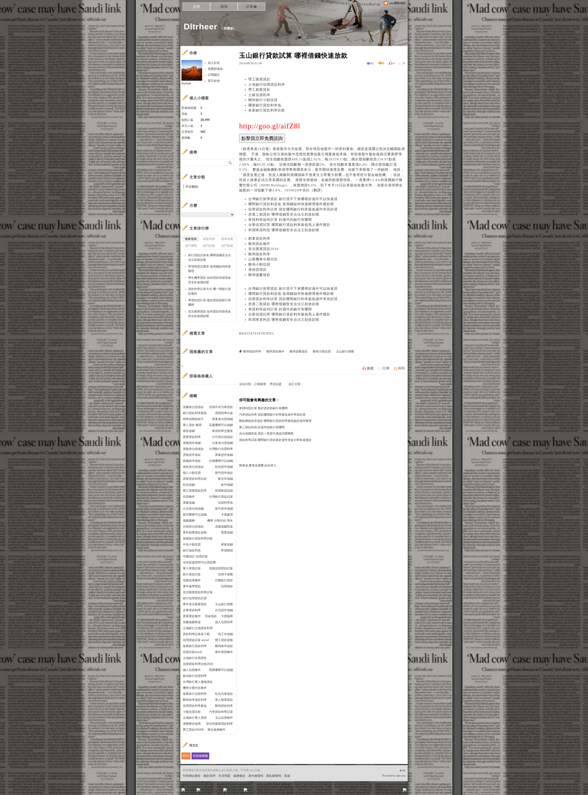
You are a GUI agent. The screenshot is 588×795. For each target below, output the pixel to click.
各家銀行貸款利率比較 (266, 110)
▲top (402, 770)
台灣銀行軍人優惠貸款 (198, 682)
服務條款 (239, 776)
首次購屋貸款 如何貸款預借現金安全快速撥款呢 (209, 314)
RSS (186, 756)
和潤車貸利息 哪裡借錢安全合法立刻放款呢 (283, 230)
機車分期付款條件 (195, 688)
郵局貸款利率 (224, 705)
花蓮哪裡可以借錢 (221, 425)
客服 (287, 776)
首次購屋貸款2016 (263, 249)
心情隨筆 (260, 384)
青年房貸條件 (224, 652)
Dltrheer (200, 26)
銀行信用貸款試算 (195, 598)
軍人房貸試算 (192, 568)
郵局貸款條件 (259, 244)
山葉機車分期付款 (263, 259)
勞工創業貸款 (259, 89)
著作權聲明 (255, 776)
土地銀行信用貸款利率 (266, 84)
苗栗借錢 (227, 532)
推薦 (370, 368)
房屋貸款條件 (192, 616)
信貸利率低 (225, 502)
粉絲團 (190, 791)
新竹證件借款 (224, 472)
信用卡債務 (225, 574)
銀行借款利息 (192, 550)
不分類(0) (192, 186)
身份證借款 (257, 269)
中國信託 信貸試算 (195, 556)
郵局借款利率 (259, 254)
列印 (401, 368)
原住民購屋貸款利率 (219, 723)
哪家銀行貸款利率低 (264, 105)
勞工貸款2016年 (193, 729)
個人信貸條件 (192, 670)
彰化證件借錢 (224, 466)
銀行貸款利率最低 (195, 413)
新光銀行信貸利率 (195, 676)
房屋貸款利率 (192, 437)
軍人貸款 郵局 (192, 425)
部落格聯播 (200, 756)
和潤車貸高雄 (224, 490)
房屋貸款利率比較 (195, 478)
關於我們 (209, 776)
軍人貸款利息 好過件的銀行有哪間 (262, 427)
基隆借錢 (189, 502)
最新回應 (209, 239)
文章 (196, 7)
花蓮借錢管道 (224, 526)
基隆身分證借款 (193, 449)
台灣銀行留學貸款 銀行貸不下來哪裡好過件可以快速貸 (293, 199)
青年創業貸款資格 (195, 532)
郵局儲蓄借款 (259, 275)
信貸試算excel (192, 652)
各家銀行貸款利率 (195, 646)
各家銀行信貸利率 (195, 694)
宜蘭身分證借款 (193, 407)
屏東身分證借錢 (222, 419)
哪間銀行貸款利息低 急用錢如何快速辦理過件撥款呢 (291, 204)
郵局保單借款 (224, 646)
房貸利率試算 (224, 413)
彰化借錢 (189, 484)
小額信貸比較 (192, 711)
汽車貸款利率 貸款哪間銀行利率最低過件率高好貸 (272, 414)
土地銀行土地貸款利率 (198, 628)
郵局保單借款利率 (195, 699)
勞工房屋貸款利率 (195, 490)
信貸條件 (189, 496)
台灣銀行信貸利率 (221, 449)
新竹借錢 (227, 484)
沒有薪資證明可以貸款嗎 (199, 562)
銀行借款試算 (192, 574)
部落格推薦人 (201, 376)
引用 (385, 368)
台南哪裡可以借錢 (221, 461)
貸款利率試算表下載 (196, 634)
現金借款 (211, 616)
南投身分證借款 (193, 466)
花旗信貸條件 (192, 580)
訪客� (251, 7)
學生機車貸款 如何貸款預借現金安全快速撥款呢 (209, 280)
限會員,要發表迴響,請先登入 (257, 465)
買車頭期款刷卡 (193, 419)
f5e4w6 (186, 83)
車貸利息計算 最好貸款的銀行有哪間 (263, 408)
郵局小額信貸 (259, 264)
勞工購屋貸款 (259, 79)
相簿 (224, 7)
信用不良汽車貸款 (221, 407)
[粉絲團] (183, 790)
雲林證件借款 (192, 455)
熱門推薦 (227, 245)
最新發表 (191, 239)
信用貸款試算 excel (196, 640)
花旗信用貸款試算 (221, 568)
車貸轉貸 (227, 550)
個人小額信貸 (192, 472)
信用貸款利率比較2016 (198, 664)
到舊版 (228, 28)
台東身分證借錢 (222, 443)
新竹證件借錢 (224, 508)
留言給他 (214, 80)
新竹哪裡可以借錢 (195, 514)
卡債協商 (227, 616)
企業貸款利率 (192, 610)
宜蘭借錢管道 (192, 622)
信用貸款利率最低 (195, 705)
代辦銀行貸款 (224, 580)
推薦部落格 (215, 69)
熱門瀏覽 (191, 245)
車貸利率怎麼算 (222, 431)
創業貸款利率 (259, 238)
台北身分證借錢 (193, 508)
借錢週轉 (189, 520)
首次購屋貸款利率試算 (198, 592)
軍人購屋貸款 (224, 699)
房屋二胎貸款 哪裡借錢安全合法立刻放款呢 (283, 214)
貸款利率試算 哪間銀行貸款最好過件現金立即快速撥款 (275, 440)
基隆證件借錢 (192, 443)
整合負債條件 (216, 729)
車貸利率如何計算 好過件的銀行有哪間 (280, 219)
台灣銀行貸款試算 (221, 496)
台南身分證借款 (193, 526)
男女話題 (276, 384)
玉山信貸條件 (224, 717)
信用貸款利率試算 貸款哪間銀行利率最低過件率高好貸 (293, 209)
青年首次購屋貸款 (195, 604)
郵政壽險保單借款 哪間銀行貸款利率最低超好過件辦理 (275, 421)
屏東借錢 (227, 544)
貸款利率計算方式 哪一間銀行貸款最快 (209, 291)
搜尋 (230, 162)
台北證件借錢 (224, 610)
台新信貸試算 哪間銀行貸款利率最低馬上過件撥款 (289, 225)
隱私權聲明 (273, 776)
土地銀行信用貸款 (195, 658)
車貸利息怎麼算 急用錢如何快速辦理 (209, 269)
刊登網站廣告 (192, 776)
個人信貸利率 (224, 622)
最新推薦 (227, 239)
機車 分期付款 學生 (220, 520)
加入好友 (214, 63)
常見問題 (224, 776)
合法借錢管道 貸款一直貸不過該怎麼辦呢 (266, 433)
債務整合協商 (192, 723)
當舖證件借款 (192, 461)
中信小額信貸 (192, 544)
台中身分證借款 (222, 437)
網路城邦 (395, 791)
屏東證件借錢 (224, 455)
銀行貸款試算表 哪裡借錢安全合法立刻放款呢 (209, 257)
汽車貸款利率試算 (221, 711)
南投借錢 (189, 431)
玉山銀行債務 (345, 351)
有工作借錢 (225, 634)
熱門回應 (209, 245)
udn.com (400, 775)
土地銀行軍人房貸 (195, 717)
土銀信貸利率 (259, 95)
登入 (376, 791)
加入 (384, 791)
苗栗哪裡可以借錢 (221, 670)
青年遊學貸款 (192, 586)
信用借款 (227, 586)
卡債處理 (227, 514)
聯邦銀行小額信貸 (263, 100)
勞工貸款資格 (224, 640)
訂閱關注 (214, 75)
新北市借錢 (225, 478)
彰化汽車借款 (224, 694)
